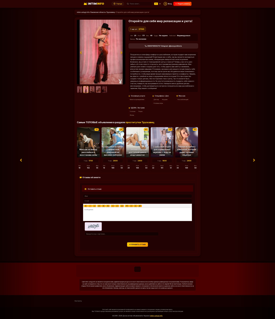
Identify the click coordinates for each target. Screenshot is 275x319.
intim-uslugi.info (83, 12)
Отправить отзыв (137, 244)
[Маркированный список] (113, 206)
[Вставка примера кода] (131, 206)
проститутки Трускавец (140, 122)
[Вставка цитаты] (127, 206)
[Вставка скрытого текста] (140, 206)
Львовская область (97, 12)
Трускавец (110, 12)
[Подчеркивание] (94, 206)
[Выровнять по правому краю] (108, 206)
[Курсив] (90, 206)
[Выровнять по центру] (103, 206)
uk (160, 4)
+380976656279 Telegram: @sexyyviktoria (164, 46)
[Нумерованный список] (117, 206)
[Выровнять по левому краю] (99, 206)
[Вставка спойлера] (135, 206)
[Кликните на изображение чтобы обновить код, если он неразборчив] (93, 226)
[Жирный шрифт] (85, 206)
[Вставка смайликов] (122, 206)
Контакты (78, 301)
